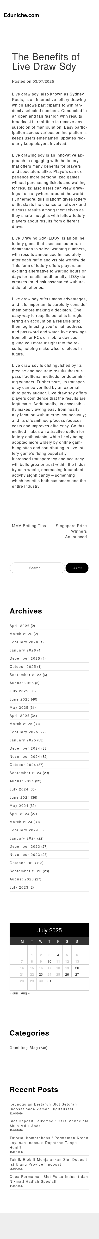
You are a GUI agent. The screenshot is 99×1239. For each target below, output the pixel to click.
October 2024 (23, 764)
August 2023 (22, 879)
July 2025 (19, 691)
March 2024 (21, 821)
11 (58, 961)
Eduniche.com (21, 15)
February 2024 (24, 830)
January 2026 (23, 650)
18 (58, 967)
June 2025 (20, 699)
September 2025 (26, 674)
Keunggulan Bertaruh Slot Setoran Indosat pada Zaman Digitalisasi (43, 1106)
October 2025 (23, 666)
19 (67, 967)
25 (58, 974)
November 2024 (25, 756)
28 (22, 980)
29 (32, 980)
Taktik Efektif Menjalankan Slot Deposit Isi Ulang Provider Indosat (48, 1162)
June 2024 (20, 797)
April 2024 (20, 813)
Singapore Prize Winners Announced (71, 531)
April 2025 (20, 715)
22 (32, 974)
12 (67, 961)
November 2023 (25, 854)
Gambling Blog (24, 1047)
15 (32, 967)
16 (41, 967)
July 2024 (19, 789)
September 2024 (26, 772)
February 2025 (24, 731)
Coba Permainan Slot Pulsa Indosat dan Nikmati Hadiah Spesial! (49, 1179)
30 (41, 980)
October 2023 (23, 862)
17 (49, 967)
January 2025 (23, 740)
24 (49, 974)
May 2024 (19, 805)
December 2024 (25, 748)
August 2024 (22, 780)
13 (77, 961)
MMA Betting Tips (29, 525)
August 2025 (22, 682)
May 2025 (19, 707)
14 (22, 967)
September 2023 (26, 870)
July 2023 (19, 887)
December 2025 (25, 658)
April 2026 (20, 625)
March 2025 (21, 723)
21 (22, 974)
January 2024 (23, 838)
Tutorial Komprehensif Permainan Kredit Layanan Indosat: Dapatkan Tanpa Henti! (49, 1142)
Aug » (25, 993)
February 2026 (24, 641)
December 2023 (25, 846)
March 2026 (21, 633)
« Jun (14, 993)
